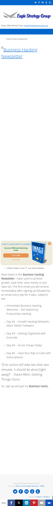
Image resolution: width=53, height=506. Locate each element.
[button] (16, 249)
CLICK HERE (16, 255)
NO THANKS (16, 260)
